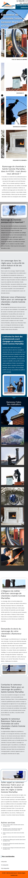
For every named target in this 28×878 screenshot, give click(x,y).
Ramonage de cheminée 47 (11, 421)
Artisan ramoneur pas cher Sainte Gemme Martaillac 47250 (13, 833)
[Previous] (2, 95)
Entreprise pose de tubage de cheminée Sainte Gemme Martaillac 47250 (14, 848)
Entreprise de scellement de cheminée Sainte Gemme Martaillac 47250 (13, 844)
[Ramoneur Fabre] (8, 4)
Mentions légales (21, 873)
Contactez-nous (14, 875)
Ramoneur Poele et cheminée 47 (13, 562)
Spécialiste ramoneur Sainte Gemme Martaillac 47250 (14, 836)
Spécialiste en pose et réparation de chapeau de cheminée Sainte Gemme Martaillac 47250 (12, 829)
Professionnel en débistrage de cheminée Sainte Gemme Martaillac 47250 (14, 840)
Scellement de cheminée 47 (11, 522)
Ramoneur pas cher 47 (10, 461)
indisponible (21, 1)
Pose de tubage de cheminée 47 (12, 542)
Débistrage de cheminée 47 (11, 502)
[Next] (26, 95)
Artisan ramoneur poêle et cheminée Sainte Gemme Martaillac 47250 (13, 825)
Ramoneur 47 (7, 481)
